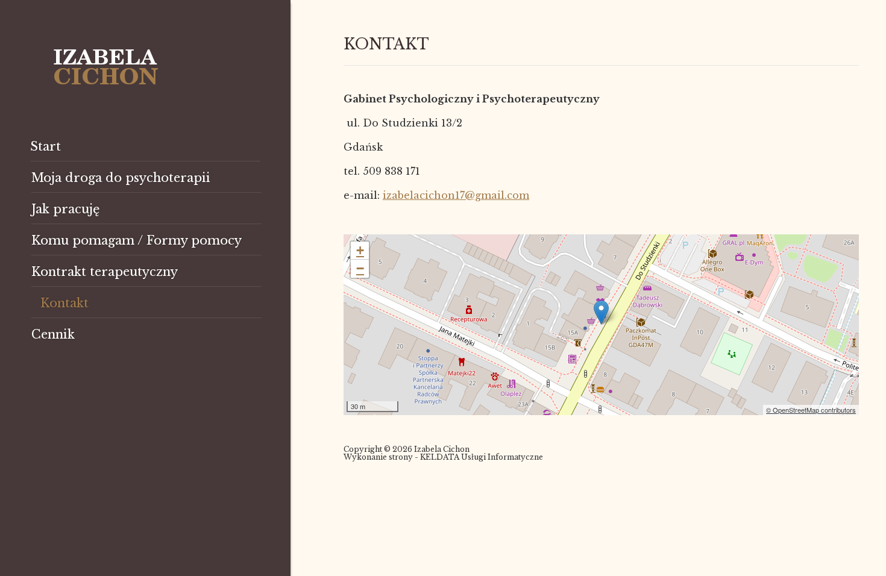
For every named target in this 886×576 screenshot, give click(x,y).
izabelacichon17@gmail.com (456, 195)
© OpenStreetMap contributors (811, 410)
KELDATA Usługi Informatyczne (481, 457)
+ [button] (360, 250)
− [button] (360, 268)
